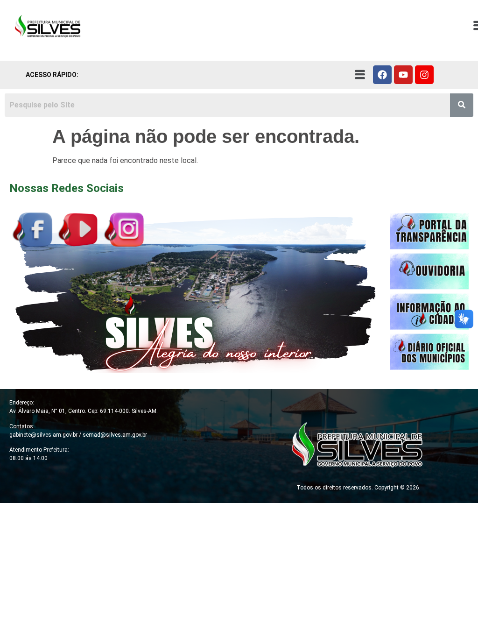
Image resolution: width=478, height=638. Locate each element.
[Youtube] (403, 74)
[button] (359, 74)
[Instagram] (424, 74)
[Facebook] (382, 74)
